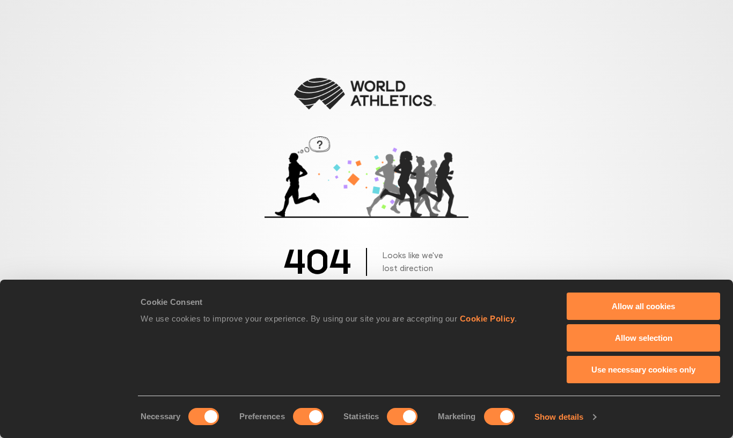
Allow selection (643, 337)
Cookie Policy (487, 318)
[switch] (308, 416)
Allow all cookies (643, 306)
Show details (558, 416)
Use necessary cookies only (643, 369)
